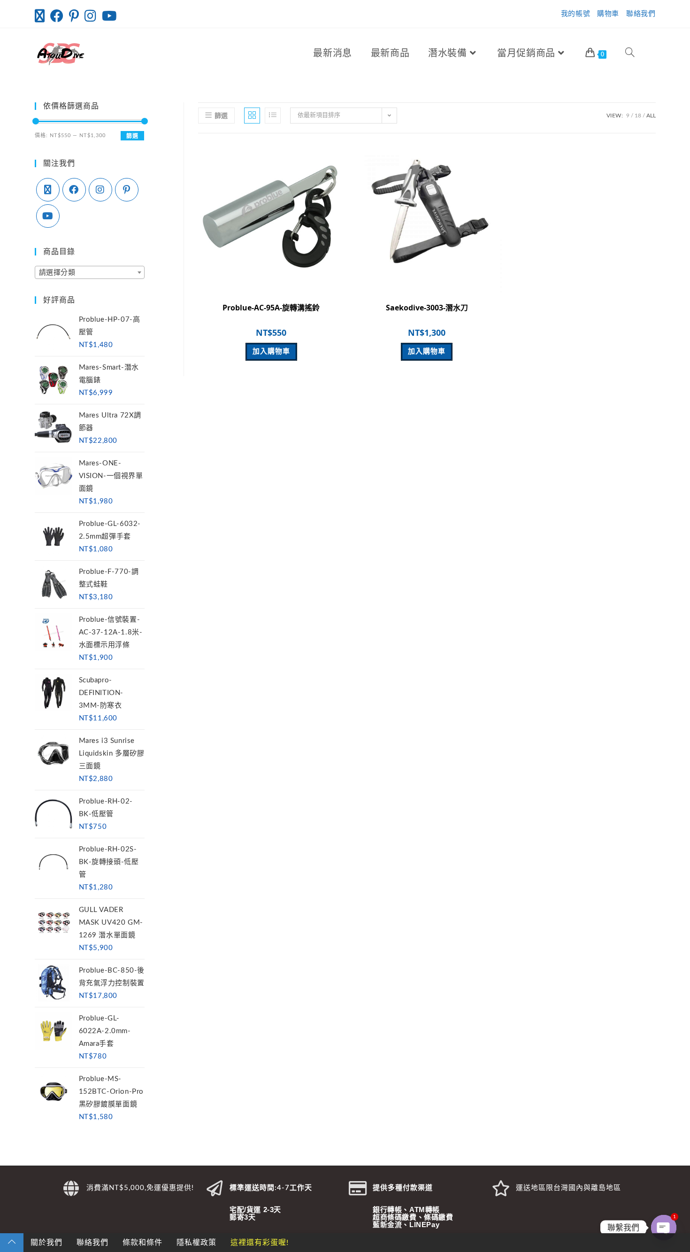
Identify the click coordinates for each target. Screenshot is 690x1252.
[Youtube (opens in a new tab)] (109, 16)
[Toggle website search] (630, 53)
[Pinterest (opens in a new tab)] (74, 16)
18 (638, 115)
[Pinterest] (126, 189)
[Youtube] (48, 216)
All (651, 115)
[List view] (273, 116)
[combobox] (90, 272)
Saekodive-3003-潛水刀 (427, 307)
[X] (48, 189)
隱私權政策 (196, 1242)
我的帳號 (575, 13)
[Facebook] (74, 189)
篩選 (132, 136)
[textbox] (90, 272)
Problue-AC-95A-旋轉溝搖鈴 (271, 307)
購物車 (608, 13)
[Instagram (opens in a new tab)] (90, 16)
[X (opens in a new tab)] (41, 16)
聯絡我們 (640, 13)
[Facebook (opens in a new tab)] (56, 16)
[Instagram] (100, 189)
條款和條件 (142, 1242)
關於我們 (46, 1242)
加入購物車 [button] (271, 351)
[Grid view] (252, 116)
